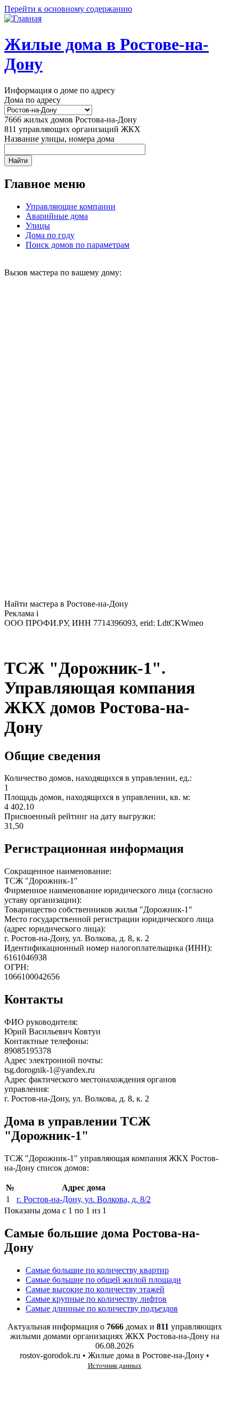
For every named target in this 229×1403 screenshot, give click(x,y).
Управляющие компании (71, 206)
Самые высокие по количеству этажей (95, 1289)
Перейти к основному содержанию (68, 8)
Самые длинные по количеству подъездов (102, 1308)
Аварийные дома (57, 216)
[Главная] (23, 18)
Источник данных (115, 1365)
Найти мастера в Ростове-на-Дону (66, 603)
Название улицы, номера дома (59, 138)
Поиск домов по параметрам (77, 244)
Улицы (38, 225)
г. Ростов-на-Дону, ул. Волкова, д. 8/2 (84, 1199)
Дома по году (50, 235)
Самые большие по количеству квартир (97, 1270)
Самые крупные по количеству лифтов (96, 1298)
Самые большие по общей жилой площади (103, 1279)
